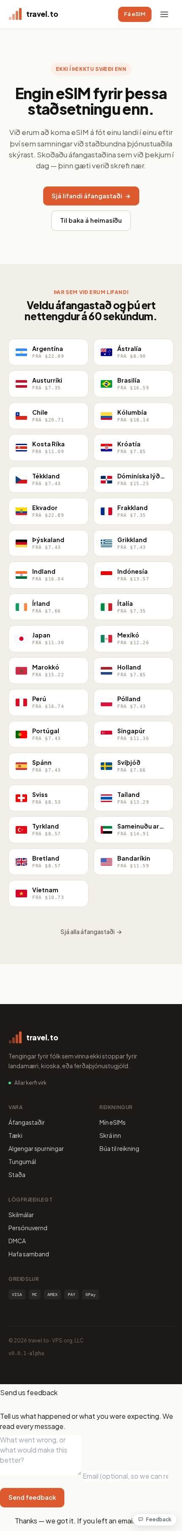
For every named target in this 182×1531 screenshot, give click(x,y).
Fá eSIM (135, 14)
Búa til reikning (119, 1148)
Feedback (158, 1519)
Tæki (15, 1135)
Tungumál (22, 1161)
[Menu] (164, 14)
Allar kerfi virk (30, 1083)
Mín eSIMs (112, 1122)
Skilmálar (21, 1214)
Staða (16, 1174)
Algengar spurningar (36, 1148)
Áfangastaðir (26, 1122)
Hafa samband (28, 1254)
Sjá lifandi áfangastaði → (91, 196)
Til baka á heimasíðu (91, 220)
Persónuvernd (27, 1227)
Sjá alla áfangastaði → (91, 931)
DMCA (17, 1241)
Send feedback (32, 1497)
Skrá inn (110, 1135)
